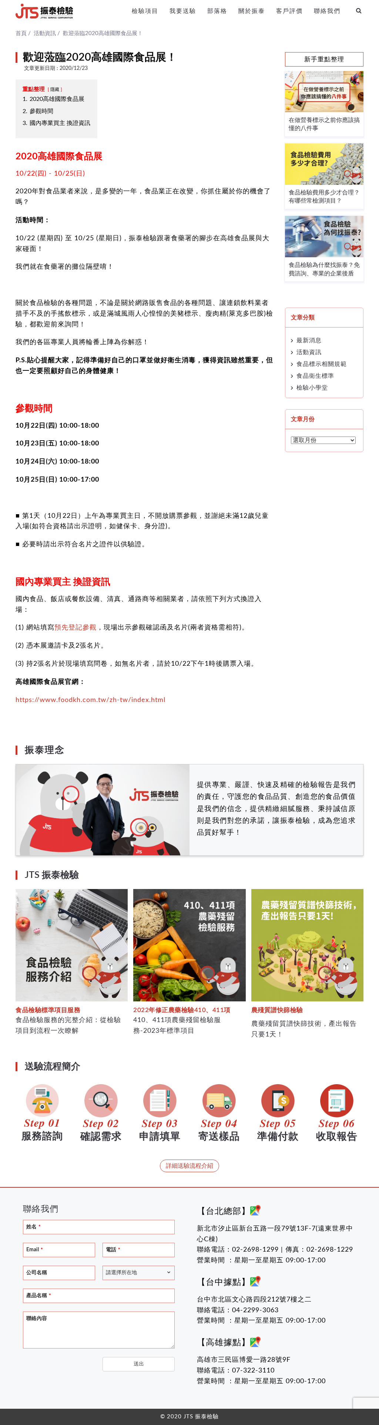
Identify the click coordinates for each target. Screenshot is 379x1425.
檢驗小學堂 (312, 388)
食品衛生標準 (315, 376)
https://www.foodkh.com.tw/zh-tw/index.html (90, 700)
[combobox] (139, 1273)
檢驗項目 (145, 11)
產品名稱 (38, 1295)
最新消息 (309, 340)
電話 (113, 1249)
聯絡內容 (36, 1318)
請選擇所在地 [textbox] (121, 1272)
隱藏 (54, 89)
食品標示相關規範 (321, 364)
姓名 (33, 1226)
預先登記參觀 (75, 627)
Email (34, 1249)
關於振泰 (251, 11)
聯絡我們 (327, 11)
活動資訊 (309, 352)
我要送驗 (183, 11)
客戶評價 (289, 11)
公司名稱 (36, 1272)
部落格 (217, 11)
